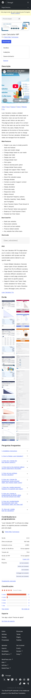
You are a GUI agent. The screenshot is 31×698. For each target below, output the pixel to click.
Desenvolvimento (8, 56)
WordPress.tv (6, 654)
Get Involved (20, 645)
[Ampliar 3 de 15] (12, 358)
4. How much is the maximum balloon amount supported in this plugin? (13, 467)
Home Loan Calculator (23, 566)
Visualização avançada (9, 581)
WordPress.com (7, 659)
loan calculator (25, 569)
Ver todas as (25, 609)
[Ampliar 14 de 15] (27, 424)
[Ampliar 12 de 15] (27, 372)
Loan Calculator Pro (8, 292)
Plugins (18, 637)
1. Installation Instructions (9, 451)
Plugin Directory (6, 7)
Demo (19, 107)
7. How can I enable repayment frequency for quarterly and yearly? (12, 488)
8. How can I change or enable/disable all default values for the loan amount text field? (11, 495)
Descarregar (6, 41)
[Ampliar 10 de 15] (27, 345)
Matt (4, 662)
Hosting (4, 637)
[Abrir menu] (28, 2)
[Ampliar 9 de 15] (27, 331)
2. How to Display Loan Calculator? (12, 456)
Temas (18, 634)
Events (18, 648)
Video (3, 107)
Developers (5, 651)
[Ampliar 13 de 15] (27, 411)
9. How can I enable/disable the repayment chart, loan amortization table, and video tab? (12, 503)
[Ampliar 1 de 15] (12, 302)
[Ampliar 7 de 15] (27, 302)
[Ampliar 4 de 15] (12, 383)
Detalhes (6, 48)
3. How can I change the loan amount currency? (9, 461)
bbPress (5, 665)
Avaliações (6, 52)
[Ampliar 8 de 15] (27, 316)
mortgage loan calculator (22, 573)
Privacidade (5, 640)
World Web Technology (11, 37)
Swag (18, 654)
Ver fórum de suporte (8, 621)
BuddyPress (6, 668)
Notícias (4, 634)
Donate (19, 651)
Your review (5, 609)
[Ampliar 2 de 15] (12, 330)
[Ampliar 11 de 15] (27, 357)
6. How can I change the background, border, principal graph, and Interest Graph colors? (12, 481)
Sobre (3, 631)
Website (24, 107)
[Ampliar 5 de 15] (12, 403)
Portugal (8, 675)
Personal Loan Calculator (22, 576)
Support (13, 107)
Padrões (18, 640)
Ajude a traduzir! (15, 13)
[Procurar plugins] (19, 18)
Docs (8, 107)
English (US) (26, 559)
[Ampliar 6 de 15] (12, 424)
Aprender (4, 645)
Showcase (19, 631)
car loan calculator (24, 563)
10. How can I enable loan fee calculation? (8, 510)
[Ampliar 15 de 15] (27, 435)
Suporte (5, 60)
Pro (3, 109)
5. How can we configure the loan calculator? (9, 474)
